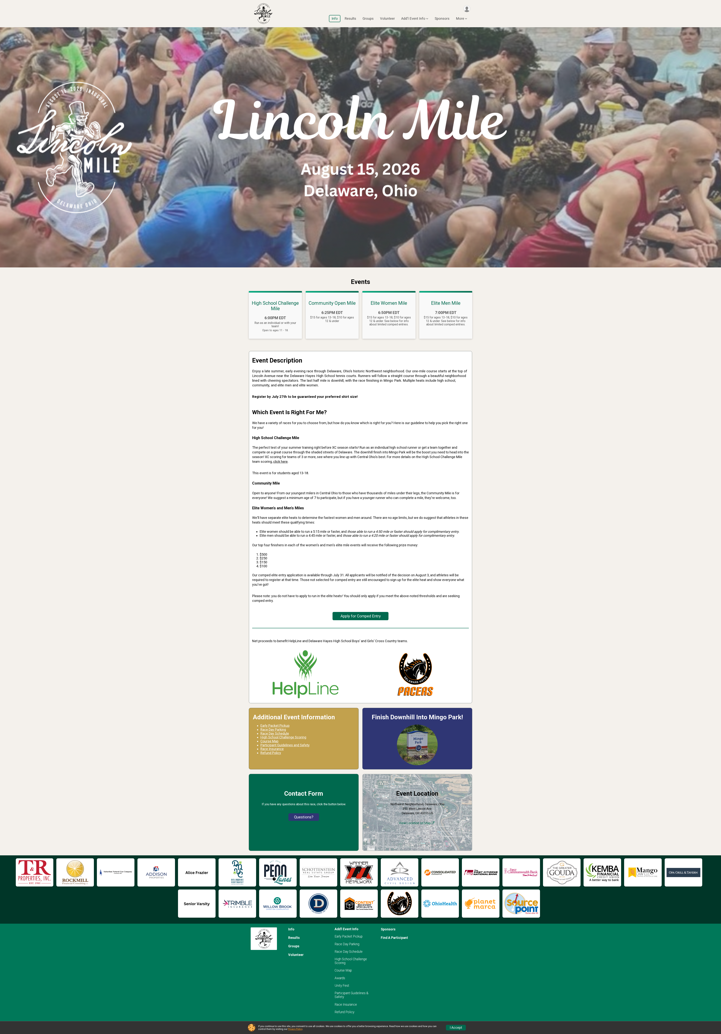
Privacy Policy (295, 1029)
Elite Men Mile (445, 303)
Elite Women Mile (389, 303)
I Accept (456, 1027)
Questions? (303, 817)
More (460, 19)
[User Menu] (466, 8)
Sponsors (442, 19)
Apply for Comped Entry (360, 616)
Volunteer (387, 19)
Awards (340, 978)
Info (335, 19)
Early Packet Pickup (349, 936)
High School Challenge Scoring (283, 737)
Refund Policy (344, 1012)
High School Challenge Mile (275, 305)
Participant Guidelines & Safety (351, 995)
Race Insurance (346, 1004)
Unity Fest (342, 985)
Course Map (343, 970)
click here (280, 462)
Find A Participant (394, 938)
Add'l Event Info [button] (413, 19)
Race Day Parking (347, 944)
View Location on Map (415, 823)
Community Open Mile (332, 303)
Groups (368, 19)
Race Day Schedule (349, 951)
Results (350, 19)
